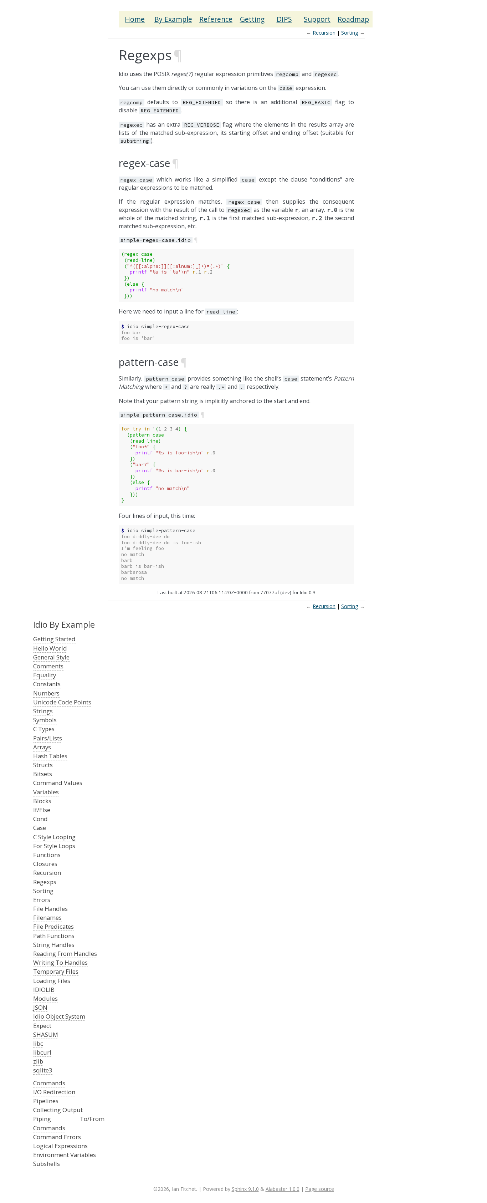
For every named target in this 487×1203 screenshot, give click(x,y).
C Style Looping (54, 837)
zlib (38, 1061)
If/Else (41, 810)
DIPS (284, 19)
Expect (42, 1025)
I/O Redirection (54, 1092)
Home (135, 19)
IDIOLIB (44, 989)
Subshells (46, 1163)
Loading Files (51, 981)
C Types (44, 729)
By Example (173, 19)
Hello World (50, 648)
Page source (319, 1189)
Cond (40, 819)
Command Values (57, 783)
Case (39, 828)
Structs (43, 765)
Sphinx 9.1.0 (245, 1189)
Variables (46, 792)
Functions (47, 855)
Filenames (47, 917)
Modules (45, 998)
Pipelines (45, 1101)
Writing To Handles (60, 962)
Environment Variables (64, 1155)
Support (317, 19)
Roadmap (353, 19)
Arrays (42, 747)
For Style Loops (54, 846)
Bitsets (42, 774)
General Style (51, 657)
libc (38, 1043)
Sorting (349, 32)
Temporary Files (55, 971)
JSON (40, 1007)
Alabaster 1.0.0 (282, 1189)
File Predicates (53, 926)
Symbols (45, 720)
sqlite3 (42, 1070)
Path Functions (54, 936)
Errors (41, 900)
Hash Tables (50, 756)
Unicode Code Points (62, 702)
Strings (43, 711)
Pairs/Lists (47, 738)
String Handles (54, 945)
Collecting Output (58, 1110)
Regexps (44, 882)
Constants (47, 684)
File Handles (50, 908)
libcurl (42, 1052)
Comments (48, 666)
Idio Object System (59, 1016)
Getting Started (54, 639)
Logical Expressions (60, 1146)
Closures (45, 864)
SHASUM (45, 1034)
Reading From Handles (65, 953)
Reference (215, 19)
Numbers (46, 693)
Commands (49, 1083)
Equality (44, 675)
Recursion (324, 32)
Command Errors (57, 1137)
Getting (252, 19)
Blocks (42, 801)
